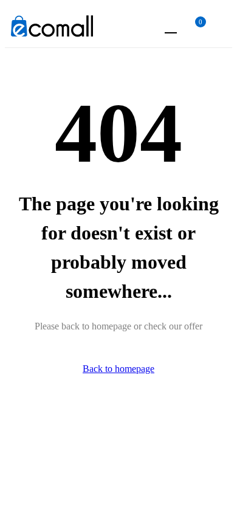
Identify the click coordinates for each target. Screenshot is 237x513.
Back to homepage (118, 368)
